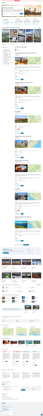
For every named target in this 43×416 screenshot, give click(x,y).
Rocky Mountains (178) (4, 267)
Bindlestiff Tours (20, 102)
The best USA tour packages (7, 49)
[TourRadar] (4, 2)
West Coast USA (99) (34, 267)
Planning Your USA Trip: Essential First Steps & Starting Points (8, 55)
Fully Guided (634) (4, 280)
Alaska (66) (33, 268)
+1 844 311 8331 (33, 389)
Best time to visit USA (6, 61)
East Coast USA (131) (24, 267)
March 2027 (34, 361)
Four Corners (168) (14, 267)
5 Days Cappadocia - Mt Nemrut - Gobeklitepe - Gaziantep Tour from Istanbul (10, 399)
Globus (19, 152)
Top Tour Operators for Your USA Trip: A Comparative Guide (8, 53)
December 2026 (24, 361)
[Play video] (6, 36)
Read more (4, 12)
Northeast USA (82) (4, 268)
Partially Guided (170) (34, 280)
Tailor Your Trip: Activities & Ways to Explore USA (7, 51)
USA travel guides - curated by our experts (8, 62)
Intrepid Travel (20, 127)
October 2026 (14, 363)
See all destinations (20, 71)
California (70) (13, 268)
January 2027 (24, 363)
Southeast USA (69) (24, 268)
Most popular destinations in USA (7, 50)
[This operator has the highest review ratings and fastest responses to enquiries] (23, 102)
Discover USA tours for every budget (7, 56)
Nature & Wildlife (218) (24, 280)
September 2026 (14, 361)
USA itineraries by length (6, 59)
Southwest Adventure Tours (21, 180)
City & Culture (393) (14, 280)
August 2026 (4, 361)
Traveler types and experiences (7, 60)
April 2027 (34, 363)
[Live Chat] (42, 415)
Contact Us (3, 405)
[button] (28, 77)
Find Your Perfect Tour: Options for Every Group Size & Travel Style (8, 58)
